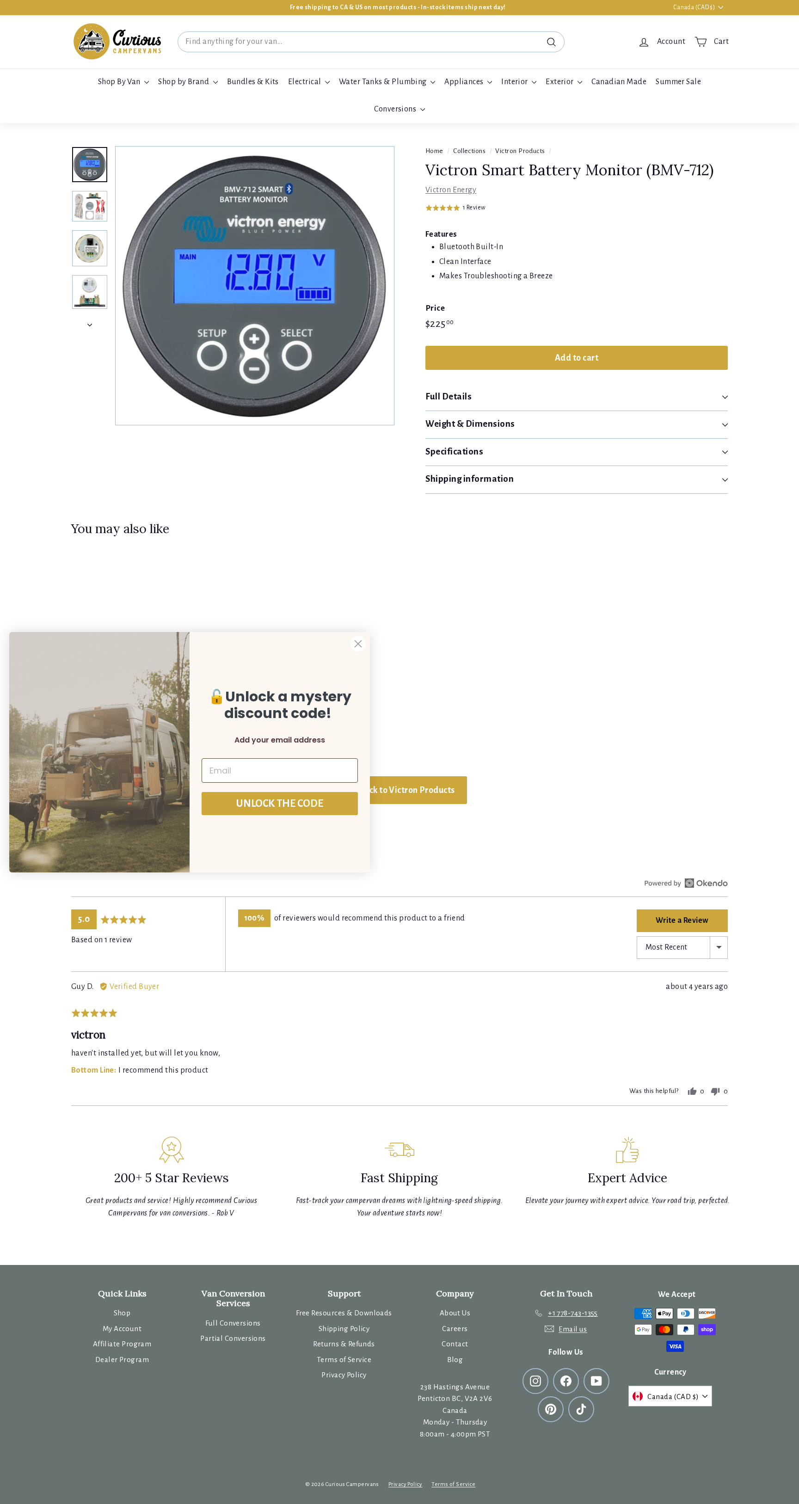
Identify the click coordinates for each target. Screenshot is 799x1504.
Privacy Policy (343, 1375)
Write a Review (682, 920)
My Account (122, 1328)
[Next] (89, 322)
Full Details (448, 396)
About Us (455, 1313)
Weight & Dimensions (470, 424)
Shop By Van (120, 82)
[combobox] (371, 41)
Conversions (396, 109)
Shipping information (469, 479)
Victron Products (520, 150)
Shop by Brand (184, 82)
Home (434, 150)
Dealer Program (122, 1359)
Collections (469, 150)
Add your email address (279, 740)
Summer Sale (678, 82)
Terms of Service (344, 1359)
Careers (454, 1328)
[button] (455, 208)
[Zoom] (255, 286)
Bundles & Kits (253, 82)
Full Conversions (232, 1323)
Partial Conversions (233, 1338)
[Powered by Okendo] (686, 883)
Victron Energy (450, 190)
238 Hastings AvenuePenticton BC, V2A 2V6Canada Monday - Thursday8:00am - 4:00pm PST (455, 1410)
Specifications (454, 451)
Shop (122, 1313)
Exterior (560, 82)
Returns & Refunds (344, 1344)
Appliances (464, 82)
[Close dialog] (358, 644)
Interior (515, 82)
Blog (455, 1359)
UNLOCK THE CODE (279, 803)
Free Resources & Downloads (344, 1313)
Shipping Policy (344, 1328)
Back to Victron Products (406, 790)
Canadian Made (618, 82)
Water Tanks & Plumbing (383, 82)
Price (435, 308)
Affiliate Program (122, 1344)
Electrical (305, 82)
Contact (455, 1344)
